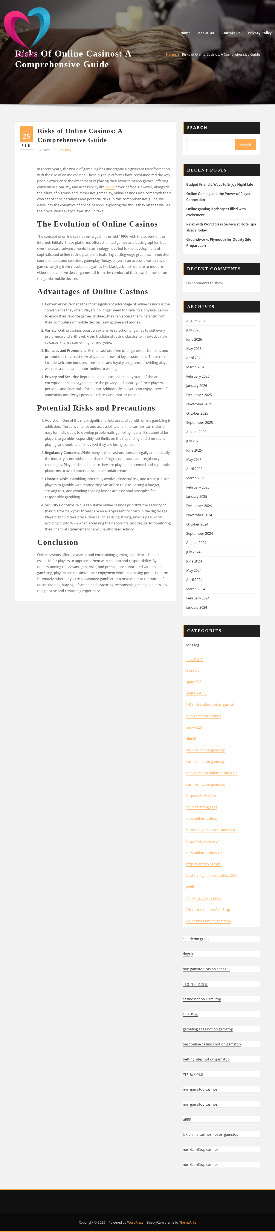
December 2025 (199, 394)
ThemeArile (187, 1222)
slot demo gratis (196, 938)
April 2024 (194, 579)
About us (206, 33)
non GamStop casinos (200, 1149)
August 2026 (196, 321)
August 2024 (196, 542)
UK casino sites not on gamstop (212, 704)
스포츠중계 (194, 659)
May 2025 (194, 459)
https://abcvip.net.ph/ (204, 864)
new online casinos (201, 818)
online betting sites (201, 807)
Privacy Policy (260, 33)
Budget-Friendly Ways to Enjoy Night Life (219, 184)
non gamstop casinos (203, 716)
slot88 (191, 738)
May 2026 (194, 348)
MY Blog (65, 150)
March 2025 (195, 478)
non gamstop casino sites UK (206, 969)
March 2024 (195, 589)
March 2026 (195, 367)
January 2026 (196, 385)
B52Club (193, 670)
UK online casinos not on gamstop (210, 1134)
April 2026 (194, 358)
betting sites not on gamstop (206, 1059)
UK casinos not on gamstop (208, 921)
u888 (187, 1119)
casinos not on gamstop (205, 750)
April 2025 (194, 468)
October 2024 (197, 524)
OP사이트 (190, 1014)
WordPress (135, 1222)
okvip (110, 187)
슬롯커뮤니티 (196, 693)
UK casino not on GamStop (208, 909)
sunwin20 (194, 727)
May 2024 (194, 570)
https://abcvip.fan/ (201, 795)
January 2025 (196, 496)
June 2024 (194, 561)
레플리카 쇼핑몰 (195, 984)
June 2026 (194, 339)
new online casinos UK (204, 852)
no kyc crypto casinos (203, 898)
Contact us (231, 33)
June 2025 (194, 450)
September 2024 (199, 533)
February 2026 (197, 376)
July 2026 (193, 330)
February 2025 (197, 487)
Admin (45, 150)
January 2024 (196, 607)
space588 (194, 681)
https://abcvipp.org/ (202, 841)
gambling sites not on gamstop (208, 1029)
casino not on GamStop (202, 999)
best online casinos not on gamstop (212, 1044)
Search (197, 127)
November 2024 (199, 515)
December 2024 (199, 505)
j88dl (190, 886)
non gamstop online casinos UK (212, 773)
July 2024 (193, 552)
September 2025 (199, 422)
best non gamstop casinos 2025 (212, 829)
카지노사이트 (193, 1074)
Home (185, 33)
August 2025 (196, 431)
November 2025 (199, 404)
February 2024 (197, 598)
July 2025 (193, 441)
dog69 (188, 954)
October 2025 (197, 413)
